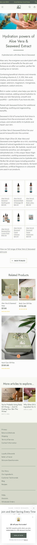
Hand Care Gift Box (8, 363)
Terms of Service (8, 439)
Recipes (4, 484)
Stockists (5, 498)
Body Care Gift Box (25, 303)
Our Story (5, 471)
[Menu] (2, 7)
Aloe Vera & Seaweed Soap (9, 304)
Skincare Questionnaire (10, 460)
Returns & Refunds (8, 433)
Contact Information (9, 443)
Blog (3, 481)
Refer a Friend (7, 457)
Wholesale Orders (8, 502)
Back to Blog (19, 261)
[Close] (33, 508)
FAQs (3, 495)
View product (27, 297)
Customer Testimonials (10, 478)
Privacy (4, 429)
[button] (29, 7)
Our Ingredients (7, 474)
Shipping (5, 436)
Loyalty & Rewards (8, 454)
